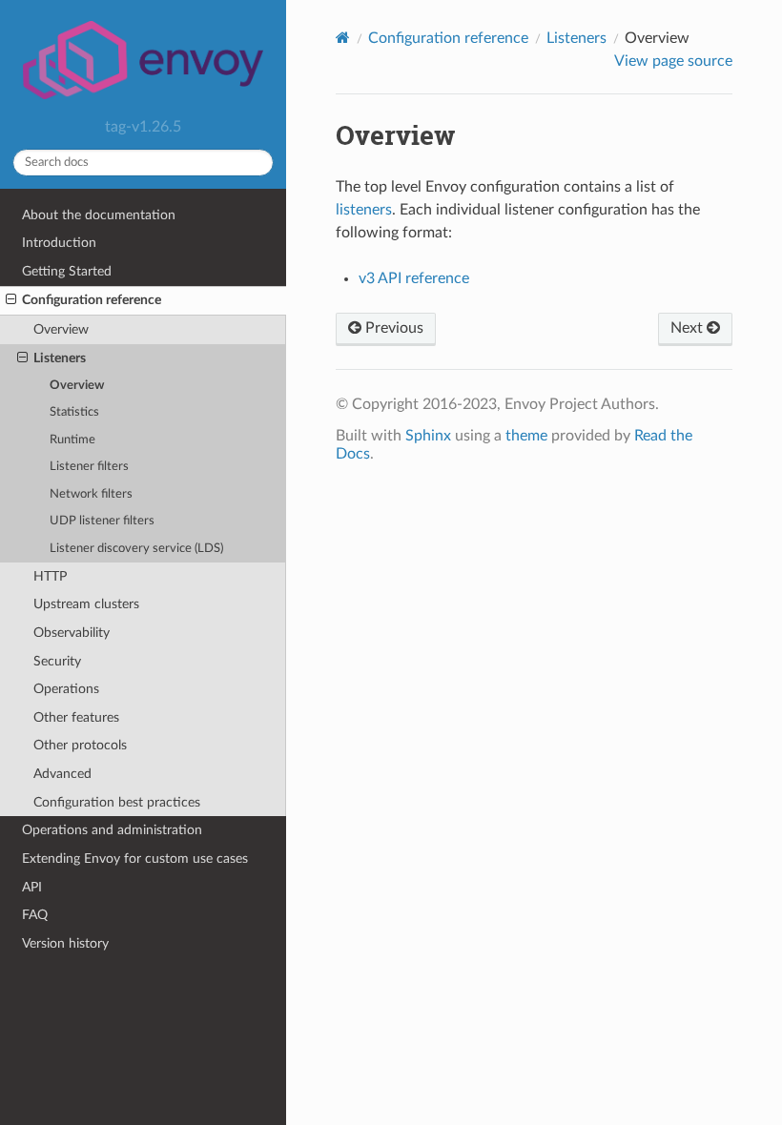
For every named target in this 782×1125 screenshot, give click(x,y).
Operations (66, 689)
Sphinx (428, 435)
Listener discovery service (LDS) (136, 548)
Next (688, 328)
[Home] (343, 38)
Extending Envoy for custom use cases (135, 858)
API (32, 887)
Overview (61, 329)
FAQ (35, 915)
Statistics (74, 412)
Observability (71, 632)
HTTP (50, 576)
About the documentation (98, 215)
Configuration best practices (116, 802)
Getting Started (67, 271)
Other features (76, 717)
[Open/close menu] (11, 300)
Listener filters (89, 466)
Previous (392, 328)
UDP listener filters (102, 521)
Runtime (72, 440)
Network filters (91, 494)
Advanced (62, 774)
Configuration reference (91, 300)
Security (57, 661)
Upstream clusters (86, 604)
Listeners (59, 358)
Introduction (59, 242)
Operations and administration (112, 830)
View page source (673, 61)
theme (526, 435)
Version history (65, 943)
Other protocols (80, 745)
